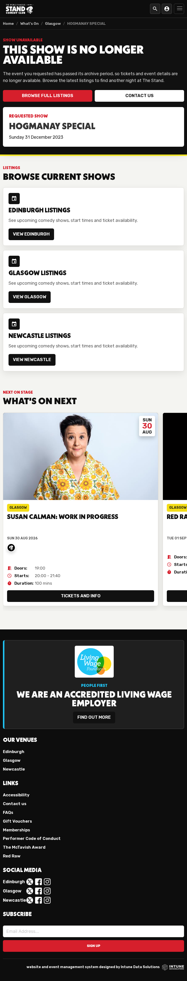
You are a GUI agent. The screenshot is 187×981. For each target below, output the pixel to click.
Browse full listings (47, 95)
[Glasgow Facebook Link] (38, 891)
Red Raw (11, 856)
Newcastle (14, 769)
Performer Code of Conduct (32, 838)
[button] (179, 9)
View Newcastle (32, 359)
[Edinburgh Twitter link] (29, 881)
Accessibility (16, 794)
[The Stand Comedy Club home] (20, 8)
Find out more (94, 717)
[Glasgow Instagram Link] (47, 891)
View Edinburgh (31, 234)
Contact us (139, 95)
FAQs (8, 812)
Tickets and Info (81, 596)
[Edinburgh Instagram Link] (47, 881)
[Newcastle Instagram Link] (47, 900)
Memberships (16, 829)
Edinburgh (13, 751)
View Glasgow (29, 297)
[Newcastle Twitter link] (29, 900)
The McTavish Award (24, 847)
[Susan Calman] (11, 548)
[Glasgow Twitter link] (29, 891)
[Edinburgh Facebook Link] (38, 881)
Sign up (93, 946)
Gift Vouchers (17, 821)
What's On (29, 23)
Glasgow (53, 23)
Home (8, 23)
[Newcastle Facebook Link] (38, 900)
